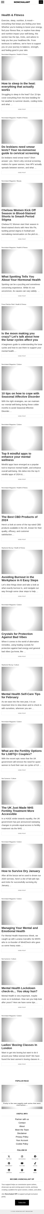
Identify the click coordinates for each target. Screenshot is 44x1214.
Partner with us (22, 1119)
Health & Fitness (22, 54)
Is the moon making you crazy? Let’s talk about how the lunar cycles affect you (20, 336)
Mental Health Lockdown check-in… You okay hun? (19, 989)
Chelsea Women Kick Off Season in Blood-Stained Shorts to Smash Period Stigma (19, 215)
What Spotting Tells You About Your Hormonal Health (21, 278)
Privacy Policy (22, 1137)
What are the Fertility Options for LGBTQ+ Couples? (22, 752)
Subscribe (22, 1202)
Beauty (19, 181)
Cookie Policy (22, 1144)
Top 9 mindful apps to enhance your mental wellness (16, 457)
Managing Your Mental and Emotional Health (20, 929)
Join (41, 2)
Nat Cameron (6, 778)
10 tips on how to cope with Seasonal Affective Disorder (21, 395)
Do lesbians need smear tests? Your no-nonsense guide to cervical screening (20, 150)
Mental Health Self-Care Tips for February (21, 695)
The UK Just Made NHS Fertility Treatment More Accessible (18, 811)
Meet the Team (22, 1130)
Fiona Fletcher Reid (8, 304)
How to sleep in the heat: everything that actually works (19, 86)
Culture (19, 364)
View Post (22, 109)
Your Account (22, 1140)
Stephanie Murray (7, 548)
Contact (22, 1123)
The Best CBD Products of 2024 (19, 518)
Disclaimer (22, 1133)
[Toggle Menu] (2, 2)
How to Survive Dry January (21, 871)
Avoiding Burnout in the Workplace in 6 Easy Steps (20, 578)
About (22, 1126)
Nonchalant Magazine (9, 54)
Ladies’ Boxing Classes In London (19, 1046)
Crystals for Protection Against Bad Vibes (17, 635)
